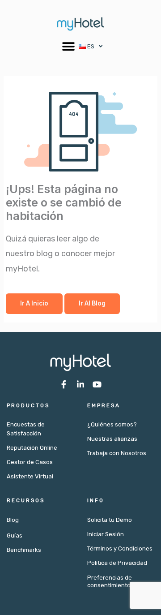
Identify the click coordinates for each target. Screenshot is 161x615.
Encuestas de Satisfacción (26, 429)
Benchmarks (24, 549)
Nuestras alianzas (112, 438)
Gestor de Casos (30, 462)
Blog (13, 519)
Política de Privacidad (117, 562)
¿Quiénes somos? (112, 424)
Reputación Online (32, 447)
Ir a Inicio (34, 303)
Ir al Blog (92, 303)
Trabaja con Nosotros (116, 453)
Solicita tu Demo (109, 519)
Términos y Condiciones (120, 548)
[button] (69, 46)
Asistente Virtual (30, 476)
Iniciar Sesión (105, 534)
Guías (14, 535)
